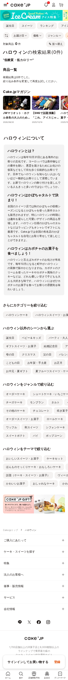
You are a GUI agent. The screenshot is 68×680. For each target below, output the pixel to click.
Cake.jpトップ (10, 530)
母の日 (10, 354)
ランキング (47, 25)
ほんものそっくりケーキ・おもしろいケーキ (33, 466)
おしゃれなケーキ (44, 483)
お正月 (58, 362)
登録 (57, 662)
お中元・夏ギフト (17, 371)
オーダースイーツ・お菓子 (22, 419)
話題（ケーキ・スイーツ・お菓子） (28, 475)
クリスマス (29, 354)
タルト (55, 402)
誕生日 (10, 25)
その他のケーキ (15, 410)
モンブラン (37, 402)
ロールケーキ (55, 419)
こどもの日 (13, 362)
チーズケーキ (14, 402)
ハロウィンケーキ (17, 314)
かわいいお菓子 (15, 483)
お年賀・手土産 (37, 362)
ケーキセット (55, 458)
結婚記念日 (51, 346)
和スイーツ (31, 427)
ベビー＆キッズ (31, 337)
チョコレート (41, 410)
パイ (35, 435)
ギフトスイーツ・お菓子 (21, 346)
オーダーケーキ (15, 394)
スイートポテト (15, 435)
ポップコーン (54, 435)
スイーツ (27, 25)
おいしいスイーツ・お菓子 (22, 458)
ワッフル (11, 427)
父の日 (47, 354)
